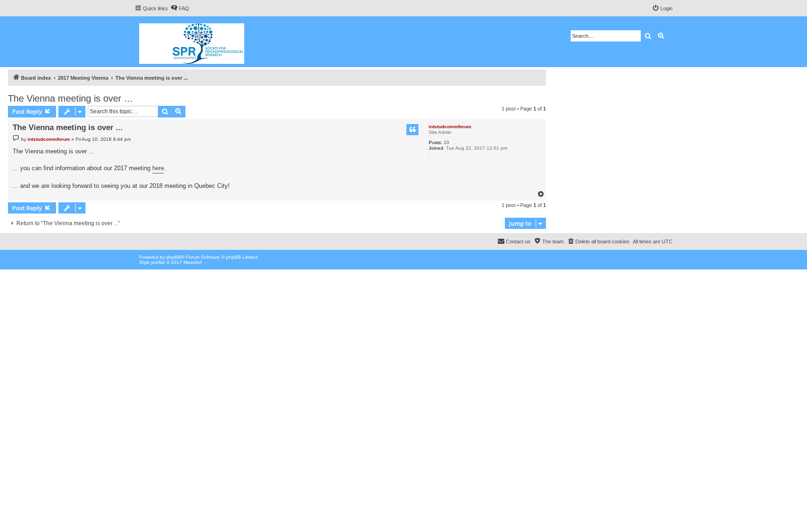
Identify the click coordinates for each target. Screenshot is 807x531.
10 (446, 142)
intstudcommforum (450, 126)
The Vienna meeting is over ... (70, 98)
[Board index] (192, 42)
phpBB (173, 257)
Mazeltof (193, 262)
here (158, 168)
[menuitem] (179, 8)
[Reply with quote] (412, 129)
